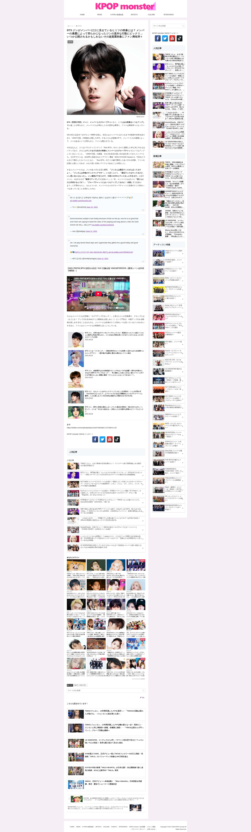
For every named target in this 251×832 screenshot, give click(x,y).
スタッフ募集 (151, 826)
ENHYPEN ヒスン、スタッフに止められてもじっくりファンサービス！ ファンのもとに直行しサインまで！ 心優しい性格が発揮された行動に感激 (76, 597)
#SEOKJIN (97, 252)
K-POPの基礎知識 (87, 826)
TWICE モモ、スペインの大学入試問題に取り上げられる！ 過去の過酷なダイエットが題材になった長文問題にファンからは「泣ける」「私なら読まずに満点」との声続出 (116, 675)
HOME (72, 826)
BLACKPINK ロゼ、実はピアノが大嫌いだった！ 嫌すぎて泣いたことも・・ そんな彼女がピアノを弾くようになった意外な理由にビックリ (135, 597)
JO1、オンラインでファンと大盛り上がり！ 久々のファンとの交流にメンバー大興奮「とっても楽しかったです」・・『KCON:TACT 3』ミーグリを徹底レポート (135, 636)
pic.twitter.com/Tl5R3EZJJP (122, 252)
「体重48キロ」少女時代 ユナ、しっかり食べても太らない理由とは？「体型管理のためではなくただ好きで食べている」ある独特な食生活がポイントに (116, 656)
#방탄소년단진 (80, 252)
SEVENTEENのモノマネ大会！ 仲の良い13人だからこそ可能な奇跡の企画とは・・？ (96, 654)
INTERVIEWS (123, 826)
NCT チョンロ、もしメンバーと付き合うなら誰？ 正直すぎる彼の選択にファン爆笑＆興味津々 (76, 634)
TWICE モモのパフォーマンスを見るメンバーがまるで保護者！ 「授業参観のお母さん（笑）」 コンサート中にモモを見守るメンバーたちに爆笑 (96, 616)
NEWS (71, 685)
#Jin (91, 252)
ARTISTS (98, 826)
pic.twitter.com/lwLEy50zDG (103, 225)
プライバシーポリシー (138, 829)
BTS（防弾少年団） (81, 685)
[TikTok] (117, 439)
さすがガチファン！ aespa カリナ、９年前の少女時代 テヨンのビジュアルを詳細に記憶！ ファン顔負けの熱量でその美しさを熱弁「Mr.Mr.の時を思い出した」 (135, 616)
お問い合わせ (151, 829)
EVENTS (114, 826)
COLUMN (106, 826)
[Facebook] (95, 439)
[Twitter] (102, 439)
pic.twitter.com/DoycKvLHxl (80, 201)
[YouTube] (110, 439)
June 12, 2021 (92, 207)
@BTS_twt (106, 252)
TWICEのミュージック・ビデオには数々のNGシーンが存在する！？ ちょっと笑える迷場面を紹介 (135, 654)
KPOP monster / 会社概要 (137, 826)
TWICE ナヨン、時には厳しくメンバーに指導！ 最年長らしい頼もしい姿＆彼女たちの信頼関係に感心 (96, 634)
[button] (143, 690)
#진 (87, 252)
